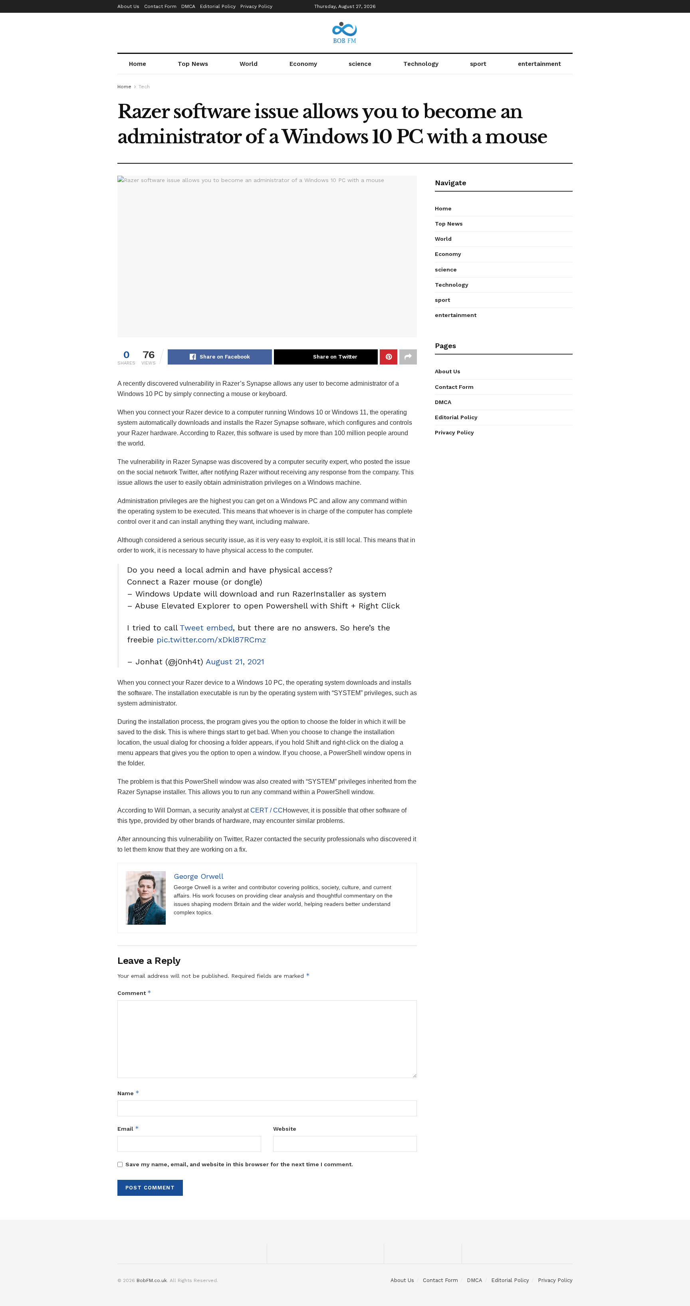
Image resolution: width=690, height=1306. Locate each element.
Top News (193, 63)
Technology (420, 63)
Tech (144, 86)
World (249, 63)
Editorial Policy (218, 6)
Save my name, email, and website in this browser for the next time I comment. (239, 1164)
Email (128, 1128)
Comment (134, 993)
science (360, 63)
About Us (128, 6)
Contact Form (160, 6)
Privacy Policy (256, 6)
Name (128, 1093)
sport (478, 63)
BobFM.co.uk (152, 1280)
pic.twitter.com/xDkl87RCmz (211, 639)
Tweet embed (206, 627)
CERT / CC (266, 810)
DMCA (188, 6)
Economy (303, 63)
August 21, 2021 (235, 661)
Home (137, 63)
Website (284, 1129)
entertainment (539, 63)
